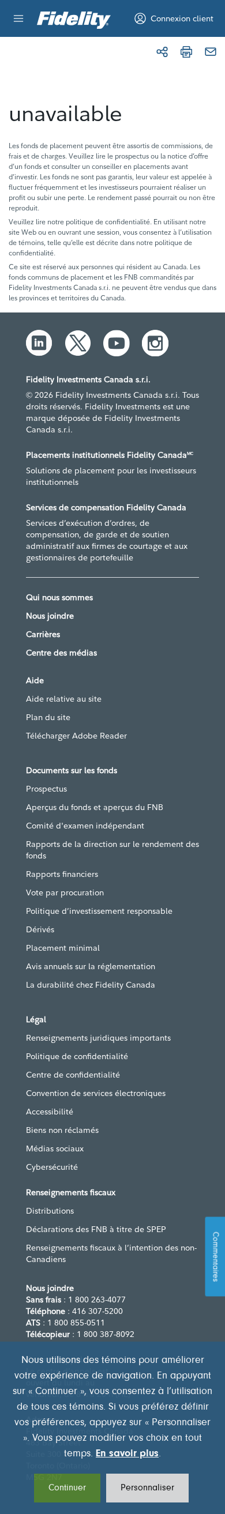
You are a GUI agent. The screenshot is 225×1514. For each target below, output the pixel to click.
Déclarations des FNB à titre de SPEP (96, 1229)
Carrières (43, 634)
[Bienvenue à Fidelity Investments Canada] (74, 20)
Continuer (67, 1488)
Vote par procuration (65, 892)
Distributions (50, 1211)
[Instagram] (155, 343)
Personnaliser (147, 1488)
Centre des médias (61, 652)
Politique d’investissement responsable (99, 911)
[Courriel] (210, 52)
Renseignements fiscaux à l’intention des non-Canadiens (111, 1253)
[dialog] (112, 1428)
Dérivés (40, 929)
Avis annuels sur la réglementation (90, 966)
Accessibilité (49, 1111)
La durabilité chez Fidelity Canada (90, 985)
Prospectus (46, 789)
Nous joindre (50, 616)
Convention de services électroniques (96, 1093)
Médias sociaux (55, 1148)
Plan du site (48, 717)
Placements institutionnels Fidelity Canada (109, 455)
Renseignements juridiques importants (98, 1038)
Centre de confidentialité (73, 1074)
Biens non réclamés (62, 1130)
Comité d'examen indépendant (85, 825)
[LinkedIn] (39, 343)
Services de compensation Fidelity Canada (106, 507)
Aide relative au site (64, 699)
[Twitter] (78, 343)
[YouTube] (116, 343)
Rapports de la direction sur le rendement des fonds (112, 850)
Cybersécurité (52, 1167)
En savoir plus (127, 1454)
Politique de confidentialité (77, 1056)
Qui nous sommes (59, 597)
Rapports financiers (62, 874)
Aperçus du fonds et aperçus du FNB (94, 807)
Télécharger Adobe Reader (76, 735)
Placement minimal (63, 948)
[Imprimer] (186, 52)
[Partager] (162, 52)
